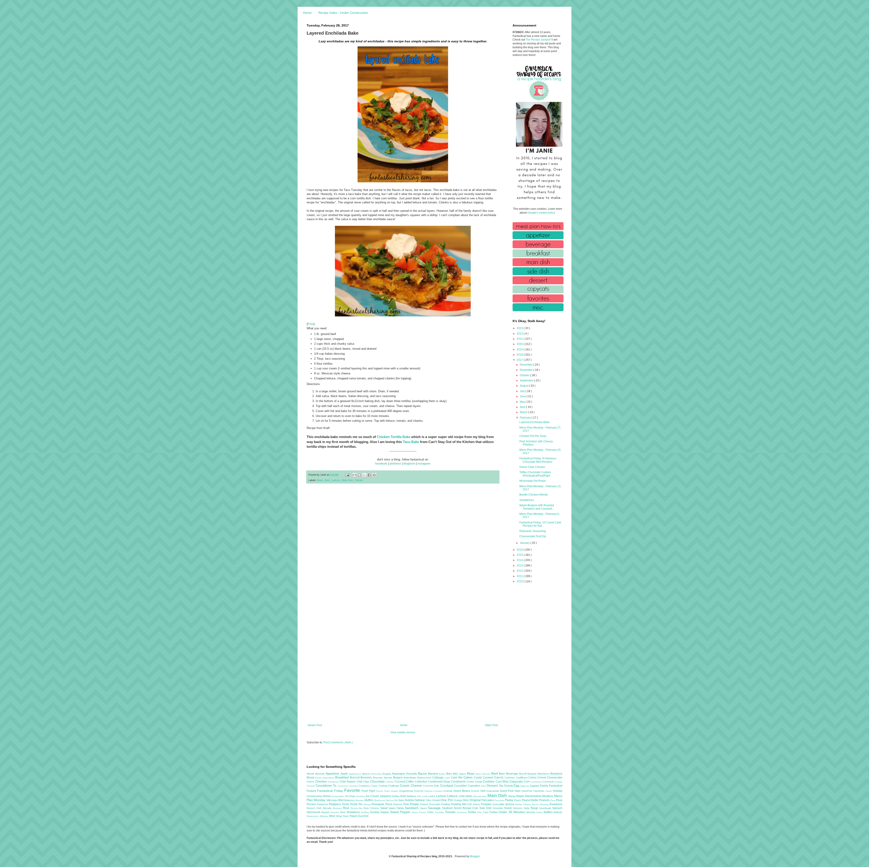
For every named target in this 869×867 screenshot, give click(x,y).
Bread (311, 777)
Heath (549, 791)
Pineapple (378, 804)
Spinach (557, 808)
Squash (325, 812)
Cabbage (438, 777)
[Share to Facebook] (369, 475)
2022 (520, 333)
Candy (478, 777)
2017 (520, 359)
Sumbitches (526, 500)
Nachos (390, 800)
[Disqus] (403, 546)
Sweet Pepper (401, 812)
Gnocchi (419, 791)
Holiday (557, 790)
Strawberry (353, 812)
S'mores (375, 808)
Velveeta (531, 812)
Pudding (446, 804)
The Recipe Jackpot (538, 39)
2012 (520, 570)
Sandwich (412, 808)
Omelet (436, 800)
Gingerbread (406, 791)
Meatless (548, 796)
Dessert (493, 785)
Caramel (488, 777)
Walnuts (558, 812)
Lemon (441, 796)
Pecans (312, 804)
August (524, 385)
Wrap (339, 816)
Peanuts (544, 800)
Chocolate (378, 781)
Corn (527, 781)
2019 (520, 349)
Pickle (354, 804)
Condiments (459, 781)
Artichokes (376, 774)
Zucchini (363, 816)
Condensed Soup (439, 781)
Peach (518, 800)
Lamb (425, 796)
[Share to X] (364, 475)
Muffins (369, 800)
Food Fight (368, 790)
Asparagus (399, 773)
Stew (343, 812)
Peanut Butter (531, 800)
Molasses (350, 800)
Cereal (542, 777)
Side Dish (486, 808)
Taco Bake (411, 442)
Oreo (466, 800)
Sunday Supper (380, 812)
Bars (449, 773)
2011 (520, 576)
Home (307, 12)
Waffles (549, 812)
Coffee (410, 781)
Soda (527, 808)
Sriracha (335, 812)
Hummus (361, 796)
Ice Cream (373, 796)
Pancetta (500, 800)
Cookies (489, 781)
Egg (517, 785)
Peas (559, 800)
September (527, 380)
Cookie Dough (474, 781)
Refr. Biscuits (325, 808)
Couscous (343, 786)
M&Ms (469, 796)
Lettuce (336, 480)
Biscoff (523, 773)
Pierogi (367, 804)
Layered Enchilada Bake (534, 422)
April (523, 407)
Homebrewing (315, 796)
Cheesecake (554, 777)
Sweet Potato (419, 812)
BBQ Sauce (460, 773)
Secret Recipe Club (466, 808)
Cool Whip (502, 781)
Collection (421, 781)
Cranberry (364, 785)
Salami (392, 808)
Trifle (480, 812)
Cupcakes (474, 785)
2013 (520, 565)
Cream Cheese (411, 785)
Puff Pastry (474, 804)
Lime (462, 796)
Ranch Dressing (540, 804)
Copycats (516, 781)
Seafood (448, 808)
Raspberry (555, 804)
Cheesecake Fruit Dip (532, 536)
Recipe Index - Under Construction (343, 12)
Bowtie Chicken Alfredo (533, 494)
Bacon (423, 773)
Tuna (486, 812)
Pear (553, 800)
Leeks (432, 796)
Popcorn (398, 804)
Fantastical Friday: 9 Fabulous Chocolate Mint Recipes (537, 460)
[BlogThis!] (359, 475)
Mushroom (380, 800)
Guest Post (507, 790)
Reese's (312, 808)
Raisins (527, 804)
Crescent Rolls (431, 785)
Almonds (320, 773)
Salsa (401, 808)
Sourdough (545, 808)
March (524, 412)
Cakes (468, 777)
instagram (424, 463)
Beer (502, 773)
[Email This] (354, 475)
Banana (433, 773)
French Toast (383, 791)
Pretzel (424, 804)
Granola (448, 791)
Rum (367, 808)
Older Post (491, 725)
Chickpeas (333, 781)
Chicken (321, 781)
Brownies (366, 777)
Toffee (431, 812)
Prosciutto (435, 804)
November (526, 369)
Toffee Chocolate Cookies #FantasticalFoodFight (535, 474)
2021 (520, 338)
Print (311, 324)
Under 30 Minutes (512, 812)
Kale (403, 796)
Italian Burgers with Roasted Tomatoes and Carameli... (536, 507)
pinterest (395, 463)
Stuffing (365, 812)
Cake (448, 777)
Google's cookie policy (541, 212)
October (525, 375)
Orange (458, 800)
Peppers (335, 804)
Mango (512, 796)
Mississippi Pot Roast (532, 480)
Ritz (361, 808)
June (523, 396)
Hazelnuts (539, 791)
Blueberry (556, 773)
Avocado (412, 773)
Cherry (311, 781)
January (525, 542)
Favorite (352, 790)
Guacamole (493, 791)
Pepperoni (323, 804)
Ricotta (355, 808)
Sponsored (314, 812)
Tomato (359, 480)
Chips (366, 781)
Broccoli (355, 777)
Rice (347, 808)
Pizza (389, 804)
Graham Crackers (434, 791)
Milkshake (332, 800)
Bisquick (532, 773)
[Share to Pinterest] (374, 475)
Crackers (354, 786)
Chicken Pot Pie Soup (532, 436)
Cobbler (390, 781)
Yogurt (353, 816)
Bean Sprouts (483, 774)
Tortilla (472, 812)
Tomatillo (440, 812)
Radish (519, 804)
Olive (429, 800)
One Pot (447, 800)
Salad (384, 808)
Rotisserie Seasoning (532, 531)
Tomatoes (462, 812)
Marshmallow (533, 796)
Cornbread (537, 781)
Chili (360, 781)
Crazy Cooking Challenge (385, 785)
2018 (520, 354)
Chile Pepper (348, 781)
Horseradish (338, 796)
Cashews (510, 777)
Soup (534, 808)
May (523, 401)
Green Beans (462, 790)
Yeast (346, 816)
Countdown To (326, 785)
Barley (442, 774)
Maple (520, 796)
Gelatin (395, 791)
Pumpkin (487, 804)
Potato (415, 804)
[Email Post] (347, 474)
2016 (520, 549)
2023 (520, 328)
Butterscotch (424, 777)
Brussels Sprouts (383, 777)
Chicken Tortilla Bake (393, 437)
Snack (508, 808)
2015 (520, 554)
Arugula (387, 773)
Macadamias (480, 796)
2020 (520, 344)
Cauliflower (522, 777)
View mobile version (402, 732)
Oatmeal (419, 800)
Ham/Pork (527, 791)
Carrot (499, 777)
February (526, 417)
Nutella (409, 800)
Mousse (360, 800)
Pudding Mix (459, 804)
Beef (327, 480)
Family (544, 785)
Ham (518, 790)
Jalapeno (386, 796)
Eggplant (535, 785)
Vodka (540, 812)
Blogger (475, 856)
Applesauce (355, 774)
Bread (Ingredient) (325, 777)
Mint (341, 800)
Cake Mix (457, 777)
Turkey (494, 812)
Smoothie (498, 808)
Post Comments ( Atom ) (338, 742)
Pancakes (488, 800)
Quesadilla (499, 804)
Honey (327, 796)
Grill (483, 790)
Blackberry (543, 773)
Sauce (424, 808)
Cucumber (461, 785)
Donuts (509, 785)
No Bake (399, 800)
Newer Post (315, 725)
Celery (532, 777)
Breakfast (342, 777)
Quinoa (510, 804)
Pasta (509, 800)
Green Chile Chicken (532, 467)
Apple (345, 773)
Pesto (346, 804)
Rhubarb (338, 808)
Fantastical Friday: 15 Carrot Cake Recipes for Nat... (540, 524)
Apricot (366, 773)
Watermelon (313, 816)
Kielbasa (412, 796)
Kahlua (396, 796)
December (526, 364)
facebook (381, 463)
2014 (520, 560)
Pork (406, 804)
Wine (332, 816)
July (522, 391)
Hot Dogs (350, 796)
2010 (520, 581)
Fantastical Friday (330, 790)
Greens (475, 791)
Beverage (512, 773)
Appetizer (333, 773)
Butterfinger (410, 777)
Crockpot (447, 785)
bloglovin (409, 463)
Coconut (400, 781)
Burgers (398, 777)
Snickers (518, 808)
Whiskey (324, 816)
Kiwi (419, 796)
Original (476, 800)
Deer (484, 786)
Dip (501, 785)
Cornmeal (548, 781)
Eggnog (525, 786)
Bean (320, 480)
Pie (360, 804)
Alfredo (311, 773)
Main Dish (347, 480)
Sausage (435, 808)
